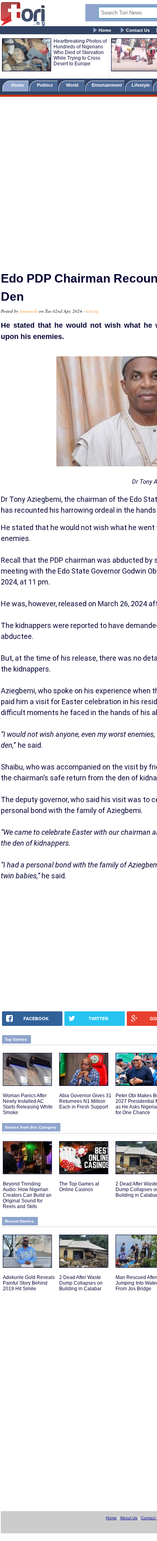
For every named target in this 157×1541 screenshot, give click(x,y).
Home (105, 30)
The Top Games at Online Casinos (79, 1186)
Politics (45, 85)
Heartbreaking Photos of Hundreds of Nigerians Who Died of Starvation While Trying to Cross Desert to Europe (80, 52)
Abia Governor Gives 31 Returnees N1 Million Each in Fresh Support (85, 1101)
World (73, 85)
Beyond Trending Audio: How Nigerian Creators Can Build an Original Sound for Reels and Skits (27, 1195)
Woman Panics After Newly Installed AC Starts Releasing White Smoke (28, 1104)
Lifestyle (140, 85)
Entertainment (106, 85)
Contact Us (138, 30)
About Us (128, 1518)
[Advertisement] (78, 180)
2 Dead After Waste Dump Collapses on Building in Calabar (81, 1283)
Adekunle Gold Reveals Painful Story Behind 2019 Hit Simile (29, 1283)
